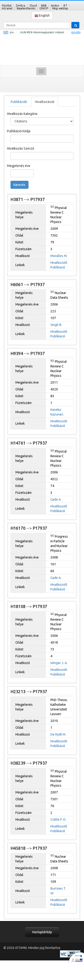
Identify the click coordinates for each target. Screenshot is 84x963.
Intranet (7, 8)
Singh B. (56, 325)
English (44, 15)
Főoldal (6, 5)
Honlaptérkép (42, 932)
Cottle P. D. (58, 819)
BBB (44, 5)
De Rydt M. (58, 734)
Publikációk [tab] (19, 102)
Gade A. (55, 499)
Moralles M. (58, 256)
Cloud (33, 5)
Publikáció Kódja (18, 131)
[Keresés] (75, 25)
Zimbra (20, 5)
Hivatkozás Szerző (20, 148)
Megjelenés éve (18, 166)
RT (65, 5)
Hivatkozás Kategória (22, 114)
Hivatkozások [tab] (44, 102)
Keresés (19, 185)
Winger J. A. (58, 663)
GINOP (43, 8)
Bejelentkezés (26, 8)
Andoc (55, 5)
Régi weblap (60, 8)
